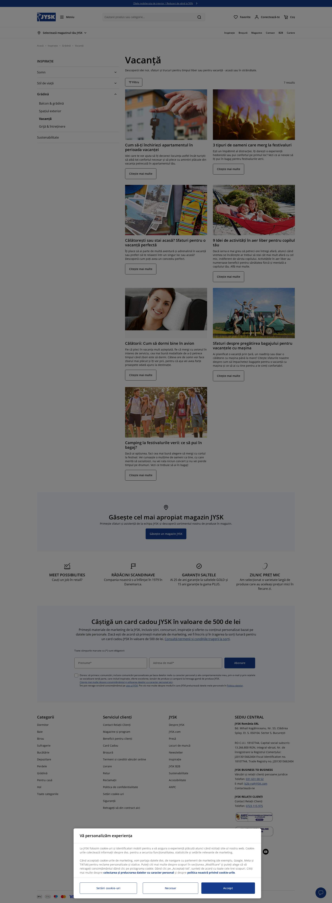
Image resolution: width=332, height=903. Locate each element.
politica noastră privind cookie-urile (211, 872)
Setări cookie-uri (108, 888)
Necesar (170, 888)
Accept (228, 888)
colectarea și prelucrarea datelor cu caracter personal (138, 872)
